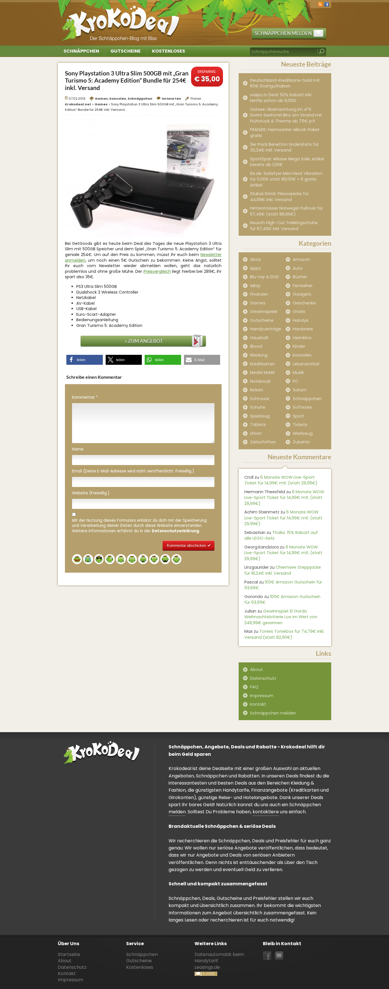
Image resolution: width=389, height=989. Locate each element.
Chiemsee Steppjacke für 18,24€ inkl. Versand (282, 570)
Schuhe (257, 407)
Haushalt (259, 338)
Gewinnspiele (263, 311)
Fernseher (303, 285)
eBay (255, 285)
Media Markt (262, 372)
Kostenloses (168, 51)
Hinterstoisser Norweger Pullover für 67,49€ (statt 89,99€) (286, 211)
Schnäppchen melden (283, 33)
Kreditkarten (262, 364)
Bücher (300, 277)
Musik (298, 372)
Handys (300, 320)
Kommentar (85, 397)
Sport (298, 416)
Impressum (261, 696)
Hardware (303, 329)
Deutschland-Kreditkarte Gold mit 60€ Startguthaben (285, 83)
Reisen (256, 390)
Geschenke (304, 303)
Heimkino (302, 338)
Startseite (69, 954)
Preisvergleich (157, 271)
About (256, 669)
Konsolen (117, 98)
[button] (84, 360)
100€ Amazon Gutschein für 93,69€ (283, 585)
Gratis (299, 311)
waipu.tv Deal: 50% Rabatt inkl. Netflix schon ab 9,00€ (281, 98)
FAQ (254, 687)
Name (77, 449)
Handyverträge (265, 329)
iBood (256, 346)
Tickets (300, 424)
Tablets (258, 424)
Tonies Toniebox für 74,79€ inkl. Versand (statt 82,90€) (284, 634)
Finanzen (259, 294)
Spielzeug (260, 416)
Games (101, 98)
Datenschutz (263, 678)
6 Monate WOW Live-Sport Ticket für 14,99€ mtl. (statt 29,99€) (281, 480)
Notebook (260, 381)
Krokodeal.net (121, 20)
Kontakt (258, 704)
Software (302, 407)
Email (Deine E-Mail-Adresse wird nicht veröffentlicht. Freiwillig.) (133, 471)
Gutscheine (125, 51)
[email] (279, 956)
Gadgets (302, 294)
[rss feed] (320, 4)
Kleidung (258, 355)
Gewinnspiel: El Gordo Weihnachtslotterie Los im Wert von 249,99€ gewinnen (280, 617)
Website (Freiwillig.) (90, 493)
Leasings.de (207, 967)
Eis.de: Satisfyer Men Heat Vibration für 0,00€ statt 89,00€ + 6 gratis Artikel (286, 179)
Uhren (256, 433)
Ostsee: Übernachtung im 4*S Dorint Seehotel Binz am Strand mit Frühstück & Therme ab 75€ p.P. (286, 115)
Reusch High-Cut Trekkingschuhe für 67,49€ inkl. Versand (284, 226)
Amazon (301, 259)
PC (295, 381)
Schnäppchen (81, 51)
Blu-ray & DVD (264, 277)
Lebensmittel (306, 364)
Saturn (299, 390)
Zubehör (301, 442)
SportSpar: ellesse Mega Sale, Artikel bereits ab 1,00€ (287, 162)
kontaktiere (266, 811)
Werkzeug (303, 433)
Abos (255, 259)
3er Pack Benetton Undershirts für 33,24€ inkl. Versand (284, 147)
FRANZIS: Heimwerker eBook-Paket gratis (285, 132)
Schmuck (259, 399)
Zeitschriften (263, 442)
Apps (255, 268)
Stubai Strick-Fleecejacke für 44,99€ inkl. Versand (279, 196)
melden (177, 811)
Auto (298, 268)
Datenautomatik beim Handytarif (219, 957)
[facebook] (326, 4)
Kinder (299, 346)
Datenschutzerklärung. (176, 531)
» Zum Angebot (144, 341)
